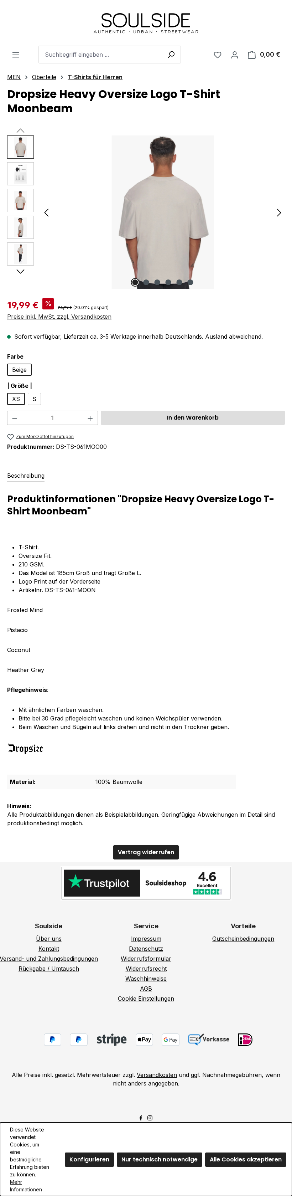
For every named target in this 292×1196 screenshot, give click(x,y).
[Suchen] (171, 54)
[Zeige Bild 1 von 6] (135, 282)
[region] (146, 212)
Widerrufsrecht (146, 968)
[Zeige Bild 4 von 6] (168, 282)
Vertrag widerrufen (146, 852)
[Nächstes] (279, 212)
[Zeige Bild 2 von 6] (146, 282)
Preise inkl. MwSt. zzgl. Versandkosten (59, 316)
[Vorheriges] (46, 212)
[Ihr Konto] (234, 54)
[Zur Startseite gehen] (146, 23)
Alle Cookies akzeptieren (246, 1159)
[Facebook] (141, 1117)
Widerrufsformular (146, 958)
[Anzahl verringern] (14, 418)
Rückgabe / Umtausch (49, 968)
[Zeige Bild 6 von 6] (190, 282)
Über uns (49, 938)
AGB (146, 988)
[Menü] (15, 54)
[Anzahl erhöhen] (90, 418)
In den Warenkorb (193, 418)
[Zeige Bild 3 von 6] (157, 282)
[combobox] (110, 54)
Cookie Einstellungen (146, 998)
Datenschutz (146, 948)
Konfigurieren (89, 1159)
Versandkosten (157, 1074)
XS (16, 398)
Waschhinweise (146, 978)
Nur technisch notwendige (159, 1159)
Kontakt (48, 948)
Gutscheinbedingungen (243, 938)
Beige (19, 369)
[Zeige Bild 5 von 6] (179, 282)
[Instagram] (149, 1117)
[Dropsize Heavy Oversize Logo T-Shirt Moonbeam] (163, 212)
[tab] (26, 475)
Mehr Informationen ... (28, 1185)
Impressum (146, 938)
